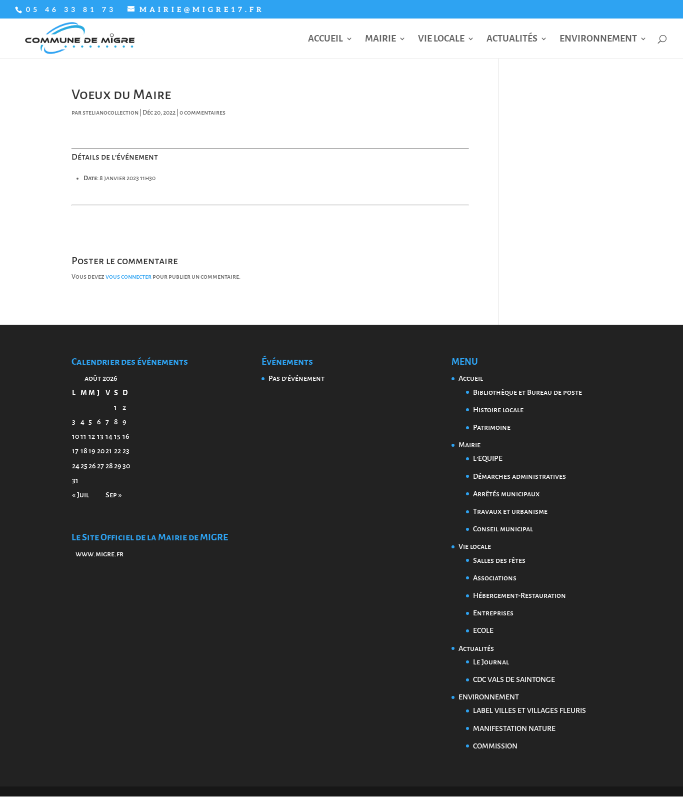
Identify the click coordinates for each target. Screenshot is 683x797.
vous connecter (129, 276)
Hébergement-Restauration (519, 595)
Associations (494, 578)
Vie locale (441, 39)
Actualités (512, 39)
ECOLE (483, 630)
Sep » (114, 495)
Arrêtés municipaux (506, 494)
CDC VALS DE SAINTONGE (514, 679)
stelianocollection (110, 112)
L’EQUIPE (487, 458)
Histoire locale (498, 410)
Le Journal (491, 662)
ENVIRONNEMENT (598, 39)
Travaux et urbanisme (510, 511)
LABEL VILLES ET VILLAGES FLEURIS (529, 710)
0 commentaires (203, 112)
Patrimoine (491, 427)
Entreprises (493, 613)
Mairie (380, 39)
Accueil (325, 39)
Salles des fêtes (499, 560)
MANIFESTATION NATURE (514, 728)
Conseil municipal (503, 529)
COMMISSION (495, 746)
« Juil (80, 495)
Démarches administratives (519, 476)
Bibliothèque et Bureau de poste (527, 392)
